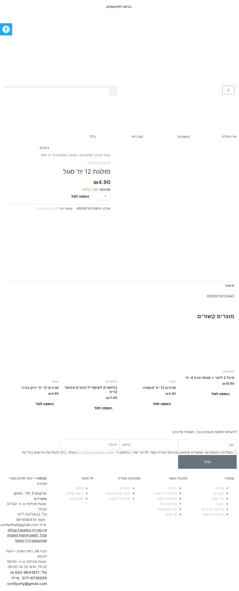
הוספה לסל (80, 196)
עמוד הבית (102, 155)
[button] (61, 87)
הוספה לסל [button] (220, 394)
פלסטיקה (85, 155)
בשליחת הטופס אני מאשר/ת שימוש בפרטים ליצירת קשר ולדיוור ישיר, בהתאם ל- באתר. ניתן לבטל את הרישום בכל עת (127, 452)
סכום (72, 155)
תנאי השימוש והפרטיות (95, 452)
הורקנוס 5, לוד (36, 493)
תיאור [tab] (229, 285)
